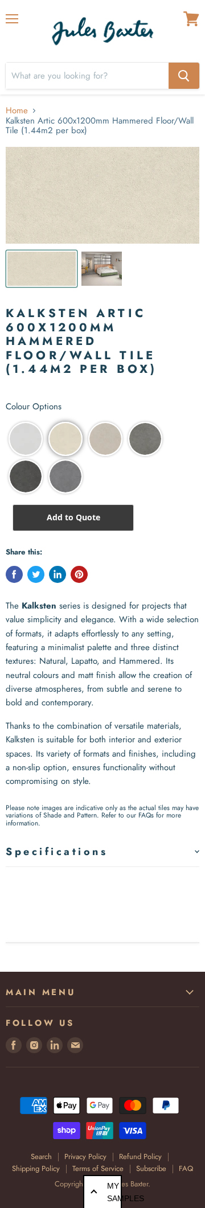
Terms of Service (98, 1168)
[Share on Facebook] (14, 574)
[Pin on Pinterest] (79, 574)
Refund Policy (140, 1156)
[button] (26, 439)
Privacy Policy (85, 1156)
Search (41, 1156)
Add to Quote (73, 517)
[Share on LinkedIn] (57, 574)
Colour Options (34, 407)
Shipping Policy (36, 1168)
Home (17, 111)
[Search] (184, 76)
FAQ (186, 1168)
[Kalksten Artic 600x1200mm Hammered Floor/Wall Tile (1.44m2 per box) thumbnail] (41, 268)
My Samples (114, 1192)
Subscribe (151, 1168)
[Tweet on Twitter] (35, 574)
